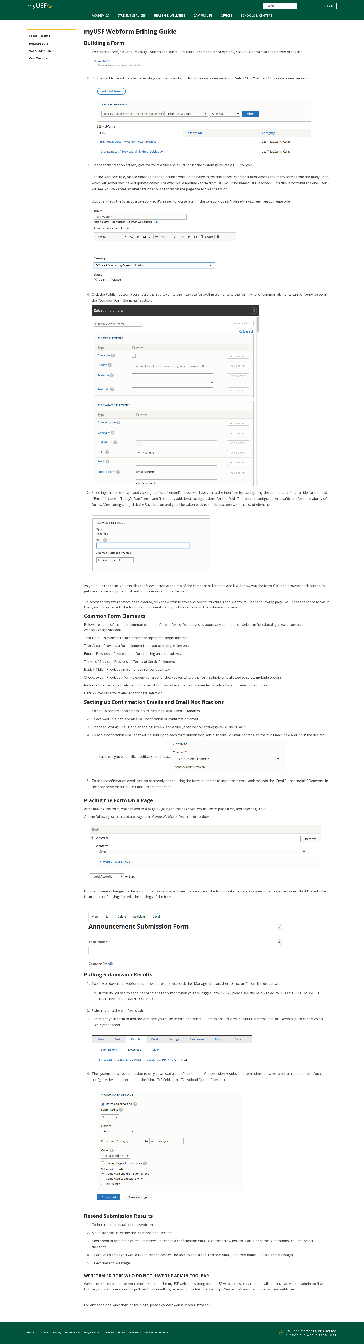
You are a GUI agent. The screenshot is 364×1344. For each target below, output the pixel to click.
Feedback (108, 1332)
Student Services (131, 15)
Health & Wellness (169, 15)
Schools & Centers (256, 15)
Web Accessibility (155, 1332)
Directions (71, 1332)
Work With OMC (41, 51)
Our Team (37, 58)
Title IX (122, 1332)
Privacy (133, 1332)
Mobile (45, 1332)
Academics (100, 15)
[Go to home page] (302, 1334)
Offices (226, 15)
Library (57, 1332)
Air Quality (90, 1332)
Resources (37, 44)
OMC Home (40, 36)
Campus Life (203, 15)
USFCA (31, 1332)
